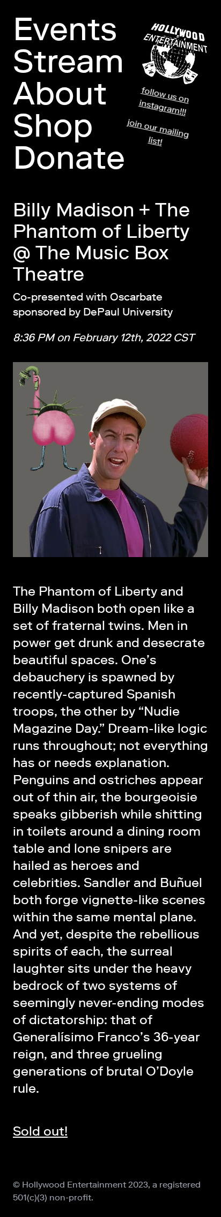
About (60, 93)
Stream (68, 61)
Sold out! (40, 1131)
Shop (53, 125)
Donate (69, 157)
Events (65, 29)
